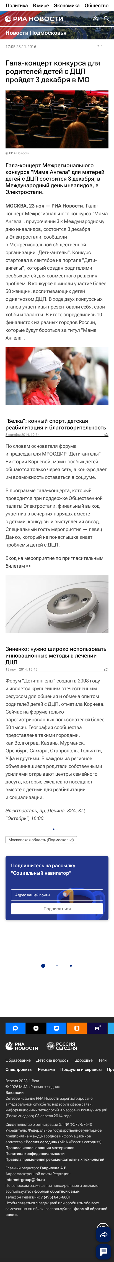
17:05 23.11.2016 (21, 46)
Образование (18, 1060)
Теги (102, 1060)
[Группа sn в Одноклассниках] (77, 1028)
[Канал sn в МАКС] (15, 1028)
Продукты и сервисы (81, 1069)
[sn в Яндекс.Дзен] (36, 1028)
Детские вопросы (52, 1060)
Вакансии (15, 1092)
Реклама (46, 1069)
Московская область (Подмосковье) (41, 840)
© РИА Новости (17, 153)
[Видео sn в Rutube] (97, 1028)
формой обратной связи (56, 1191)
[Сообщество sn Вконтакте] (56, 1028)
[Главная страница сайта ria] (33, 19)
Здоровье (84, 1060)
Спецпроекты (19, 1069)
